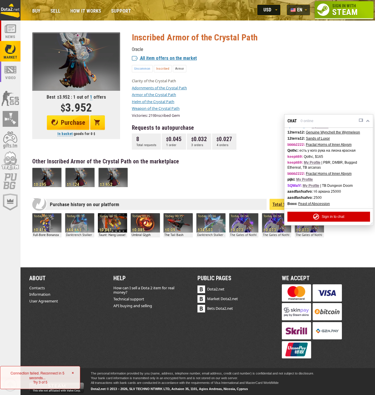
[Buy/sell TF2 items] (10, 160)
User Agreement (43, 301)
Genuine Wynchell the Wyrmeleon (333, 132)
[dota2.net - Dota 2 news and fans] (10, 30)
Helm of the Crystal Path (153, 101)
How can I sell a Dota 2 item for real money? (143, 290)
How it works (85, 11)
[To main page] (10, 10)
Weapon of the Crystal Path (156, 108)
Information (39, 294)
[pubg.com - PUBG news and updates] (10, 181)
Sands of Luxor (318, 138)
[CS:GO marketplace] (10, 98)
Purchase (73, 122)
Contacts (37, 287)
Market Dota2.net (222, 298)
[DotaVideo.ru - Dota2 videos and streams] (10, 71)
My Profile (312, 162)
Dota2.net (215, 289)
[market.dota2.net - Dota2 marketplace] (10, 51)
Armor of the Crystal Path (154, 94)
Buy (36, 11)
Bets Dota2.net (220, 308)
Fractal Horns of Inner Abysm (329, 145)
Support (121, 11)
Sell (55, 11)
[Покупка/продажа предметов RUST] (10, 119)
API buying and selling (132, 305)
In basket (65, 133)
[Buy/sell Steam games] (10, 139)
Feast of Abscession (314, 204)
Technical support (128, 299)
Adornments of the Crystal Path (159, 87)
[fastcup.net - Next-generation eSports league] (10, 202)
